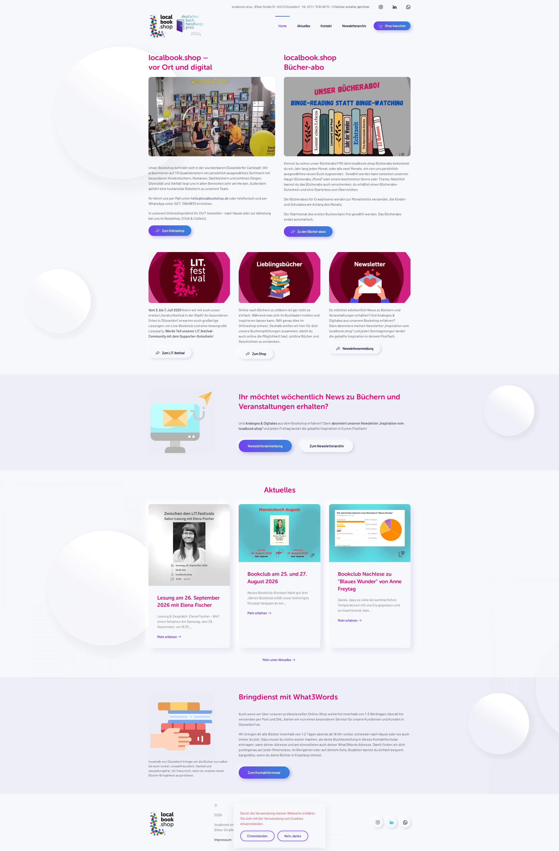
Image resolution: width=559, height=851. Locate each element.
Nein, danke (292, 836)
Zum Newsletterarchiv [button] (327, 446)
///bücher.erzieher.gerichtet (350, 7)
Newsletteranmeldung (358, 348)
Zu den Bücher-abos (311, 231)
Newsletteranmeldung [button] (265, 446)
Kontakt (326, 26)
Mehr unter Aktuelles (276, 660)
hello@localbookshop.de (210, 198)
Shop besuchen (395, 26)
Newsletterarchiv (354, 26)
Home (282, 26)
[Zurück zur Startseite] (176, 26)
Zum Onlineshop (173, 231)
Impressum (222, 839)
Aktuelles (303, 26)
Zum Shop (259, 354)
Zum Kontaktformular (264, 772)
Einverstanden (257, 836)
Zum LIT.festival (173, 353)
